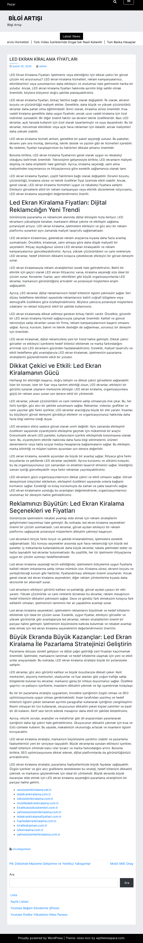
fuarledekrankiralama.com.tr (36, 821)
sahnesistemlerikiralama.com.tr (38, 834)
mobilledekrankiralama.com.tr (38, 803)
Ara (11, 874)
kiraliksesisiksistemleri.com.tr (37, 807)
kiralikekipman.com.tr (32, 825)
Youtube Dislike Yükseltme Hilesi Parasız (39, 914)
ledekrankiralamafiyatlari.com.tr (39, 816)
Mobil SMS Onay (122, 863)
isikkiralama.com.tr (30, 830)
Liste (13, 895)
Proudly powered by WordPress (41, 938)
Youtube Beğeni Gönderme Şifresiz (35, 908)
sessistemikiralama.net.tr (34, 790)
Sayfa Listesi (19, 901)
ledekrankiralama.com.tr (34, 794)
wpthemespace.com (110, 938)
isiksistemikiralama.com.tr (35, 798)
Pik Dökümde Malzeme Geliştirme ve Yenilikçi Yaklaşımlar (50, 863)
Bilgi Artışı (25, 18)
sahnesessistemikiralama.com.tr (39, 812)
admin (43, 66)
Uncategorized (21, 849)
